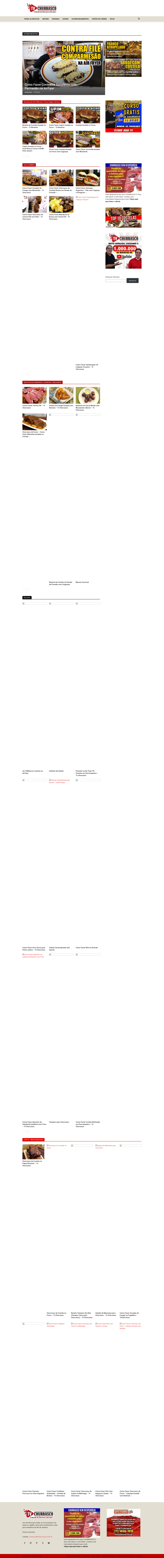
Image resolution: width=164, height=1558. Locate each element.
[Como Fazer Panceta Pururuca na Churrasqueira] (33, 1406)
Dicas (112, 19)
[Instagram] (30, 1543)
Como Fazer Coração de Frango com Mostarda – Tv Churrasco (33, 190)
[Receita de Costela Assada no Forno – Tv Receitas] (34, 115)
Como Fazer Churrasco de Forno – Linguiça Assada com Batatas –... (130, 1493)
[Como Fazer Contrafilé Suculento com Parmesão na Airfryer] (63, 64)
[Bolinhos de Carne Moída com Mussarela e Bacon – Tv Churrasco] (88, 395)
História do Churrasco (109, 1556)
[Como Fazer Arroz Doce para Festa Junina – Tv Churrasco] (34, 862)
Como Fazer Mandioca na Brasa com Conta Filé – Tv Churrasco (59, 217)
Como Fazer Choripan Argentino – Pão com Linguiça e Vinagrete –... (88, 190)
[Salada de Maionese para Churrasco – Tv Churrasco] (106, 1227)
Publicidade (86, 1556)
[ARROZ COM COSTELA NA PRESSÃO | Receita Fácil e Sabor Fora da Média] (123, 68)
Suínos (65, 19)
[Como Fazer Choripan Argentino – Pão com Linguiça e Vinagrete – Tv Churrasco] (88, 178)
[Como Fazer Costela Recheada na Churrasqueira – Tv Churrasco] (88, 1036)
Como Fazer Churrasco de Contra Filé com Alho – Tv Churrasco (32, 217)
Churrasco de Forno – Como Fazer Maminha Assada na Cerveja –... (33, 434)
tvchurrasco (28, 92)
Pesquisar (132, 281)
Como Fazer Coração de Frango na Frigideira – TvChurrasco (129, 1315)
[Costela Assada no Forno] (88, 115)
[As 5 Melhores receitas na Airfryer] (34, 685)
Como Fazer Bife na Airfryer (87, 948)
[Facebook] (24, 1543)
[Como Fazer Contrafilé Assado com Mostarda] (88, 139)
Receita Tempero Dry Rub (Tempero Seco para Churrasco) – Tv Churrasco (81, 1315)
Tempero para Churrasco (59, 1122)
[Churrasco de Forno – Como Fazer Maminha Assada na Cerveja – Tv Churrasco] (34, 421)
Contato (139, 1556)
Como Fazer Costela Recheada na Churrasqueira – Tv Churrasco (88, 1124)
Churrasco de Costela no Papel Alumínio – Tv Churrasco (32, 1163)
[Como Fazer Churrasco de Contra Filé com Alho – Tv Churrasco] (34, 204)
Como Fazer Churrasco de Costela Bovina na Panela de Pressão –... (60, 190)
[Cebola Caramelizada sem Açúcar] (61, 862)
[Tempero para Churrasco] (61, 1036)
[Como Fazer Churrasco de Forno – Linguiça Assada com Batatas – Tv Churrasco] (131, 1406)
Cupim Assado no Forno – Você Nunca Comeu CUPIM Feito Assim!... (33, 148)
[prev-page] (23, 156)
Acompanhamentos (80, 19)
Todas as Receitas (31, 19)
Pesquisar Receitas (112, 277)
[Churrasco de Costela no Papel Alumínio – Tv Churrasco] (33, 1151)
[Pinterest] (36, 1543)
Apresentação (95, 1556)
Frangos (55, 19)
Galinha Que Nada (56, 771)
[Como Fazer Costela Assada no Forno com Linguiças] (61, 139)
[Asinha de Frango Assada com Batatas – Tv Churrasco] (61, 395)
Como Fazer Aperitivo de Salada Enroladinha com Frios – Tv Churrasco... (34, 1124)
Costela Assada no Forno (86, 125)
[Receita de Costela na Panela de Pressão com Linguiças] (61, 496)
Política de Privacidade (74, 1556)
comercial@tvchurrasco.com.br (40, 1537)
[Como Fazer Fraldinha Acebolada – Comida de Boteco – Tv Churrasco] (58, 1406)
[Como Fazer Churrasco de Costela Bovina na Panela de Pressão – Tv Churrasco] (61, 178)
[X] (42, 1543)
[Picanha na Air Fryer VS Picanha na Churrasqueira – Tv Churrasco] (88, 685)
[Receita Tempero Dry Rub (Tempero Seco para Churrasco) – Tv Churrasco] (82, 1227)
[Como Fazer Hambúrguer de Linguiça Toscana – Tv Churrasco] (88, 279)
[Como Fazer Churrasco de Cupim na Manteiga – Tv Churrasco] (82, 1406)
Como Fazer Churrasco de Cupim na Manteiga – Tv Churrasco (81, 1493)
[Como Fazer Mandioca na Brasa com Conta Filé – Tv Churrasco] (61, 204)
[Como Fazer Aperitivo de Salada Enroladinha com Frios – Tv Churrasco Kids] (34, 1036)
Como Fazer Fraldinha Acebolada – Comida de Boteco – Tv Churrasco (56, 1493)
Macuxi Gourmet (82, 582)
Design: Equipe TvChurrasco (126, 1556)
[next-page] (27, 156)
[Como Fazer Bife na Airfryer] (88, 862)
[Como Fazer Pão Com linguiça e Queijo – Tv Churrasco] (106, 1406)
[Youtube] (49, 1543)
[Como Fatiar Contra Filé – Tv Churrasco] (34, 395)
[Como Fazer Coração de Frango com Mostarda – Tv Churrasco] (34, 178)
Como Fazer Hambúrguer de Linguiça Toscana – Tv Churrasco (87, 367)
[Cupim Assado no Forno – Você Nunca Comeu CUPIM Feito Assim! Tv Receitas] (34, 137)
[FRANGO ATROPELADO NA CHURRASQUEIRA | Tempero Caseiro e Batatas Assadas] (123, 50)
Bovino (46, 19)
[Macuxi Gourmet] (88, 496)
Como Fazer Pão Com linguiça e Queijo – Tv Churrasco (104, 1493)
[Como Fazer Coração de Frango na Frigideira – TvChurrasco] (131, 1227)
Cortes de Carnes (99, 19)
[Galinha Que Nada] (61, 685)
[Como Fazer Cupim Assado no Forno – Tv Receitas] (61, 115)
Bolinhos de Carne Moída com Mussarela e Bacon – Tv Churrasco (87, 408)
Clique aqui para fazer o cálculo (76, 1546)
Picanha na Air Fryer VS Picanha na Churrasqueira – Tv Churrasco (87, 773)
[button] (139, 19)
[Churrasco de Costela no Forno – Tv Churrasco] (58, 1227)
